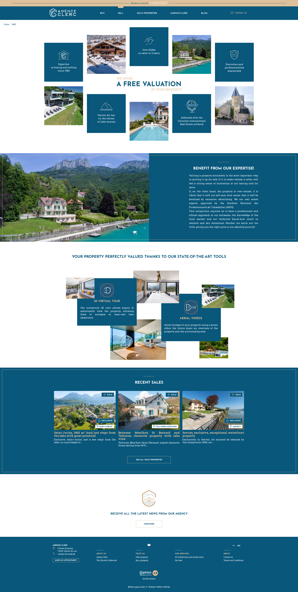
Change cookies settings (159, 586)
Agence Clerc (60, 545)
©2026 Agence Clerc (136, 587)
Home (7, 24)
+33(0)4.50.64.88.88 (66, 554)
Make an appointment (66, 560)
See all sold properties (149, 459)
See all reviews (149, 578)
